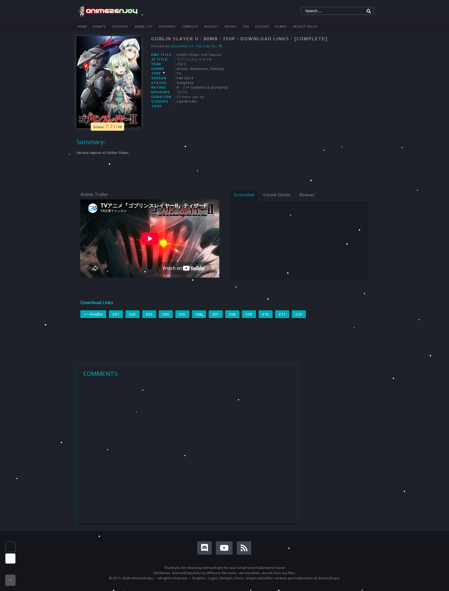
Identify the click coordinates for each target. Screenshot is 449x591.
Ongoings (167, 26)
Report (231, 26)
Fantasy (217, 69)
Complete (190, 26)
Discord (262, 26)
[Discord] (204, 548)
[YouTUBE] (224, 548)
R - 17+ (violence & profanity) (202, 87)
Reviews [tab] (307, 194)
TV (179, 73)
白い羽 (217, 46)
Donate (99, 26)
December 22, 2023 (188, 46)
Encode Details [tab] (276, 194)
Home (82, 26)
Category (120, 26)
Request (211, 26)
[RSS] (244, 548)
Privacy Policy (305, 26)
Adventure (199, 69)
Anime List (144, 26)
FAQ (246, 26)
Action (182, 69)
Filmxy (281, 26)
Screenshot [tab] (244, 194)
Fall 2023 (185, 78)
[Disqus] (187, 450)
